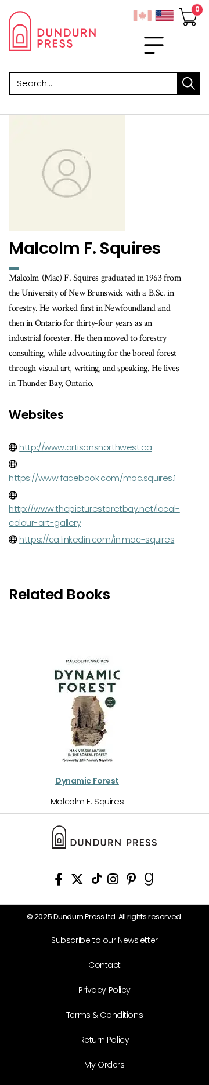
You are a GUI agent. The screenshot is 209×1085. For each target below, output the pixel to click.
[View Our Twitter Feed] (77, 881)
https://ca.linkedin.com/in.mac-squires (96, 539)
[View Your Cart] (188, 13)
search (188, 83)
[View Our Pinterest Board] (131, 881)
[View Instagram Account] (113, 881)
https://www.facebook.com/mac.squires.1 (92, 478)
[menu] (153, 45)
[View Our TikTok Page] (97, 881)
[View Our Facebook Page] (59, 881)
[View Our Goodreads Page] (149, 881)
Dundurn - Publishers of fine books (52, 31)
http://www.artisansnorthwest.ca (85, 447)
